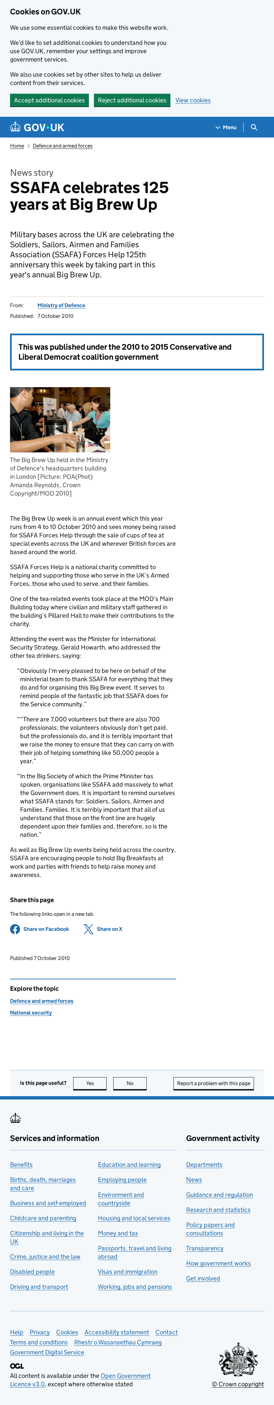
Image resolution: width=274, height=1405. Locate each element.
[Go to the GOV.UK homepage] (37, 127)
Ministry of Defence (61, 305)
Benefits (21, 1164)
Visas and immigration (127, 1272)
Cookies (67, 1332)
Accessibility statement (117, 1332)
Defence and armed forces (63, 146)
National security (31, 1012)
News (194, 1179)
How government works (218, 1263)
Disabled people (32, 1272)
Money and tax (118, 1233)
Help (16, 1332)
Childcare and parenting (43, 1218)
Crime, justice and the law (45, 1256)
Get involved (203, 1278)
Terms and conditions (39, 1342)
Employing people (122, 1179)
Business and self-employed (48, 1203)
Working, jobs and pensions (135, 1287)
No (137, 1083)
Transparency (205, 1248)
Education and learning (129, 1164)
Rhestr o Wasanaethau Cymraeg (118, 1342)
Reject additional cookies (132, 100)
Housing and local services (134, 1218)
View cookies (193, 100)
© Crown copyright (238, 1384)
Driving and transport (39, 1287)
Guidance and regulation (219, 1195)
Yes (96, 1083)
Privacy (40, 1332)
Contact (166, 1332)
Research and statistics (218, 1210)
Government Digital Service (47, 1352)
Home (17, 146)
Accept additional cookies (49, 100)
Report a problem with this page (213, 1083)
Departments (204, 1164)
